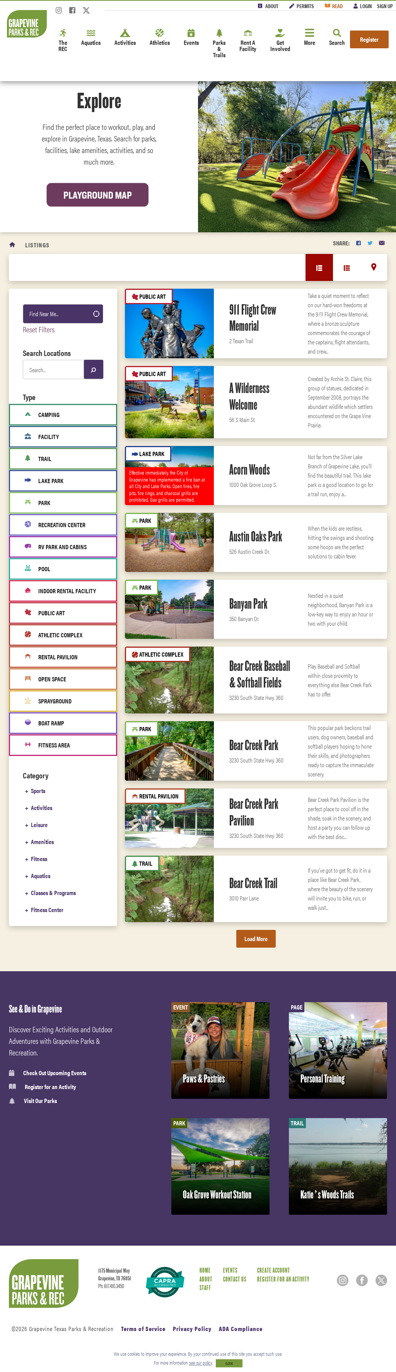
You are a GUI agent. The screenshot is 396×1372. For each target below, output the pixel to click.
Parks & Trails (219, 48)
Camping (49, 414)
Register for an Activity (50, 1087)
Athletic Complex (60, 634)
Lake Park (50, 480)
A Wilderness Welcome (249, 396)
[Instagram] (59, 12)
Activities (125, 42)
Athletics (160, 42)
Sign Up (385, 6)
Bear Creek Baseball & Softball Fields (259, 674)
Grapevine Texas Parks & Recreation (71, 1328)
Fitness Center (47, 909)
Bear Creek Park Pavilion (253, 812)
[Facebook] (72, 12)
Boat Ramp (51, 722)
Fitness (39, 858)
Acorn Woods (249, 469)
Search (337, 42)
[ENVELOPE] (381, 242)
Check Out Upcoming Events (54, 1073)
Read (337, 6)
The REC (62, 45)
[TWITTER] (369, 242)
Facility (48, 436)
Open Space (52, 678)
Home (205, 1270)
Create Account (273, 1270)
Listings (37, 244)
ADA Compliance (241, 1328)
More (309, 42)
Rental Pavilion (58, 656)
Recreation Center (61, 524)
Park (44, 502)
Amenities (42, 841)
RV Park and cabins (62, 546)
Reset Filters (39, 329)
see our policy (200, 1362)
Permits (305, 6)
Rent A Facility (247, 45)
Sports (38, 790)
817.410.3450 (114, 1286)
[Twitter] (86, 12)
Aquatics (91, 42)
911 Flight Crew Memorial (252, 318)
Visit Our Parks (40, 1101)
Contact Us (234, 1279)
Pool (44, 568)
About (271, 6)
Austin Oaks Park (255, 536)
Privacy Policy (192, 1328)
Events (191, 42)
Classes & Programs (53, 892)
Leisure (39, 824)
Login (366, 6)
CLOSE (229, 1363)
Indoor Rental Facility (67, 590)
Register (369, 39)
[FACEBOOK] (358, 242)
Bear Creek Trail (253, 883)
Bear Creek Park (253, 745)
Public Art (51, 612)
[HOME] (12, 244)
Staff (205, 1288)
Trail (44, 458)
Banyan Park (248, 603)
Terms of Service (143, 1328)
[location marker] (373, 267)
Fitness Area (54, 744)
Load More (256, 938)
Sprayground (55, 700)
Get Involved (280, 45)
